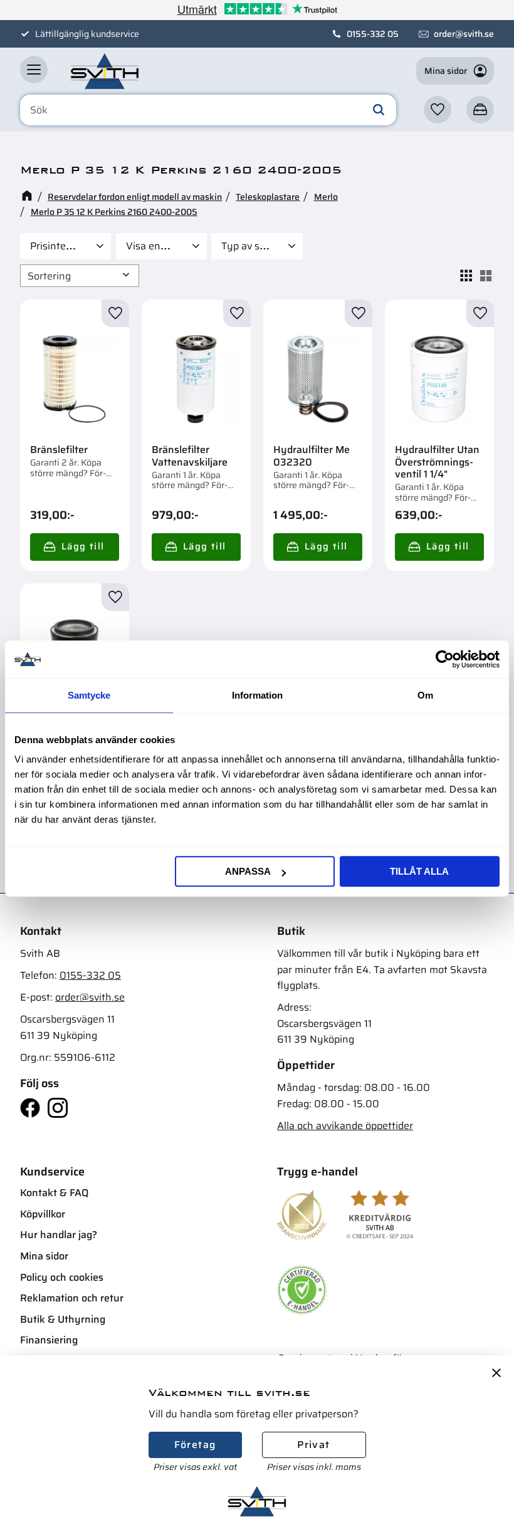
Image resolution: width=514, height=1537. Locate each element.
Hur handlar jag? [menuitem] (58, 1235)
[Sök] (378, 110)
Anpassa (248, 871)
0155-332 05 (373, 34)
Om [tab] (425, 695)
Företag (195, 1444)
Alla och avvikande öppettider (345, 1125)
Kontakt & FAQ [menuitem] (54, 1193)
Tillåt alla (419, 871)
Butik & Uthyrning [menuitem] (62, 1319)
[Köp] (74, 547)
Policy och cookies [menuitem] (61, 1277)
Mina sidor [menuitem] (44, 1256)
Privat (313, 1444)
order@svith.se (464, 34)
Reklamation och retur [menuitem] (71, 1298)
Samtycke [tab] (89, 695)
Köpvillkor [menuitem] (42, 1214)
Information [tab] (257, 695)
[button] (34, 69)
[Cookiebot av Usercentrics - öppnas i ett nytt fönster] (445, 659)
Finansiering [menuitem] (49, 1340)
